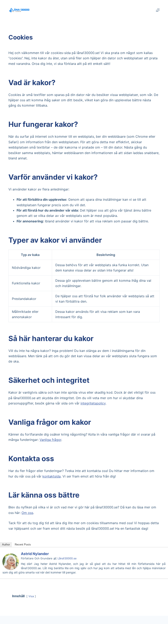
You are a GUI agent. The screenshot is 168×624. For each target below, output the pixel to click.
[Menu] (158, 10)
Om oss (27, 513)
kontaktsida (51, 476)
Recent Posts (23, 544)
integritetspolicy (93, 403)
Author (6, 544)
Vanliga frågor (50, 440)
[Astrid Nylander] (10, 561)
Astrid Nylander (35, 554)
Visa (31, 596)
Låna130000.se (67, 558)
